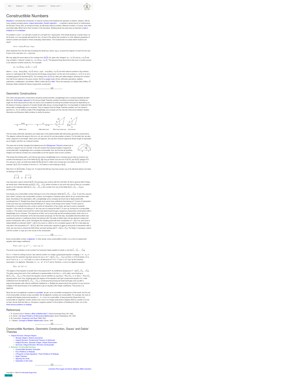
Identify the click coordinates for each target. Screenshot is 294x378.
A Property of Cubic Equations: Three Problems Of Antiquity (37, 354)
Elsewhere (10, 21)
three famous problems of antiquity (19, 304)
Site (10, 6)
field (53, 81)
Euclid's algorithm (50, 23)
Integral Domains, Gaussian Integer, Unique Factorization (36, 342)
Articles (31, 6)
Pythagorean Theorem (54, 145)
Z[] (46, 57)
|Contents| (68, 369)
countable (39, 292)
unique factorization (36, 23)
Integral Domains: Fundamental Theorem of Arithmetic (35, 340)
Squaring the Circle (22, 358)
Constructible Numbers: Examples (28, 349)
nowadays (21, 30)
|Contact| (51, 369)
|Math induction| (85, 369)
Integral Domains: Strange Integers (23, 335)
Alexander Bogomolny (29, 372)
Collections (43, 6)
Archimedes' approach (22, 100)
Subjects (20, 6)
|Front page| (59, 369)
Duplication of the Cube (24, 361)
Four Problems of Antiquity (25, 351)
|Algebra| (76, 369)
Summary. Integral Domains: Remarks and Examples (35, 345)
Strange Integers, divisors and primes (29, 338)
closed (47, 79)
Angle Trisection (21, 356)
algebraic (31, 239)
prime (26, 23)
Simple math (56, 6)
